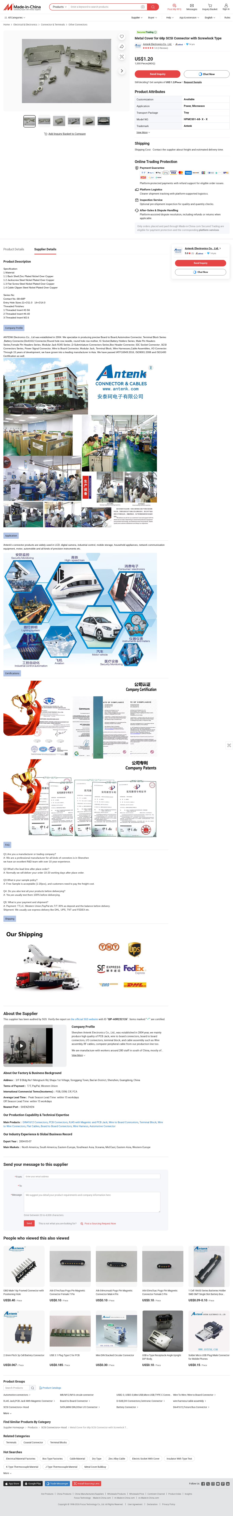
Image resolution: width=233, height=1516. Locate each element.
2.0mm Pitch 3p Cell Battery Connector (23, 1355)
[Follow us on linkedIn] (228, 1483)
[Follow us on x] (208, 1483)
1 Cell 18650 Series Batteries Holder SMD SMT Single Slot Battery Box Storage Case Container (207, 1294)
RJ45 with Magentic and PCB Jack (88, 1122)
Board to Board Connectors (56, 1126)
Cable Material (77, 1458)
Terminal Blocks (58, 1442)
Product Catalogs (51, 1387)
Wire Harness (80, 1126)
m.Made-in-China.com (124, 1497)
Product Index (174, 1493)
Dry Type (96, 1458)
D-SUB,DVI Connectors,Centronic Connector (139, 1401)
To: (20, 1185)
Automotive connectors (15, 1394)
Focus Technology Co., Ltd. (92, 1504)
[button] (142, 6)
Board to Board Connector (74, 1401)
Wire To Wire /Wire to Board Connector (193, 1394)
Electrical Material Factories (20, 1458)
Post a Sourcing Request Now (98, 1223)
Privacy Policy (168, 1504)
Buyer (151, 17)
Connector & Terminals (53, 24)
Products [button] (58, 7)
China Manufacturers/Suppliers (89, 1493)
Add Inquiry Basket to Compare (67, 134)
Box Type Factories (52, 1458)
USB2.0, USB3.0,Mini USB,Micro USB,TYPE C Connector (145, 1394)
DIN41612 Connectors (35, 1122)
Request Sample (193, 82)
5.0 (189, 253)
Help (168, 17)
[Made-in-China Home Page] (22, 7)
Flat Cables (33, 1126)
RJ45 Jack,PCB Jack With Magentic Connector (28, 1401)
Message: (17, 1194)
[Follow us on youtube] (218, 1483)
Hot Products (47, 1493)
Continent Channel (156, 1493)
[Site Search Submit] (153, 6)
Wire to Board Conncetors (123, 1122)
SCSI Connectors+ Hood (16, 1407)
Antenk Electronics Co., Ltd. (157, 44)
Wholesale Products (116, 1493)
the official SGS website (84, 1019)
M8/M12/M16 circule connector (77, 1394)
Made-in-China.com (102, 1497)
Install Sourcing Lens (88, 1483)
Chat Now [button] (209, 74)
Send (29, 1223)
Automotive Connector (102, 1126)
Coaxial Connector (33, 1442)
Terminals (11, 1442)
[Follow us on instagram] (213, 1483)
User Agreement (135, 1504)
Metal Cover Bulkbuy (95, 1466)
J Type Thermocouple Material (61, 1466)
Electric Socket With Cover (145, 1458)
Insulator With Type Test (179, 1458)
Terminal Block (148, 1122)
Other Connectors (78, 24)
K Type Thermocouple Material (22, 1466)
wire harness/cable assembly (188, 1401)
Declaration (152, 1504)
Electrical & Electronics (25, 24)
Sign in (226, 9)
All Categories (15, 17)
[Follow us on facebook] (203, 1483)
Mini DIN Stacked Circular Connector (115, 1355)
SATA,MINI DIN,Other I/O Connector (79, 1407)
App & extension (187, 17)
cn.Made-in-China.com (148, 1497)
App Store (12, 1483)
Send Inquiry (157, 74)
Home (6, 24)
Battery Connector (126, 1407)
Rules (227, 17)
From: (19, 1176)
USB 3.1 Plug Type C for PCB (65, 1355)
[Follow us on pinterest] (223, 1483)
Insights (188, 1493)
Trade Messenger (57, 1483)
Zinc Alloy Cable (116, 1458)
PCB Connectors (58, 1122)
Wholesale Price (136, 1493)
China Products (64, 1493)
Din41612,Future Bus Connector (190, 1407)
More (6, 1473)
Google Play (33, 1483)
